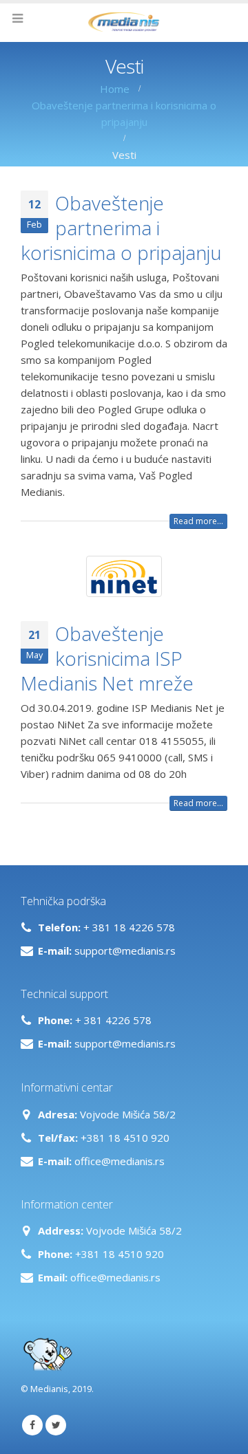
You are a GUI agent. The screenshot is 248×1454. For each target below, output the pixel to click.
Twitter (55, 1425)
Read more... (198, 521)
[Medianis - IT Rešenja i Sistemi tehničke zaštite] (124, 22)
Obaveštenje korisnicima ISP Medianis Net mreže (107, 658)
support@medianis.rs (125, 950)
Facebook (32, 1425)
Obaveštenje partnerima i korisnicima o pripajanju (121, 228)
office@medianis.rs (119, 1161)
